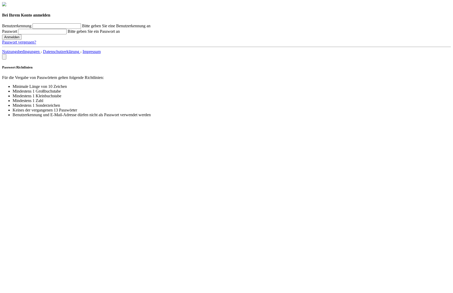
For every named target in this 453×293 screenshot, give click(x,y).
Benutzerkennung (16, 26)
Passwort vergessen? (19, 42)
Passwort (9, 31)
